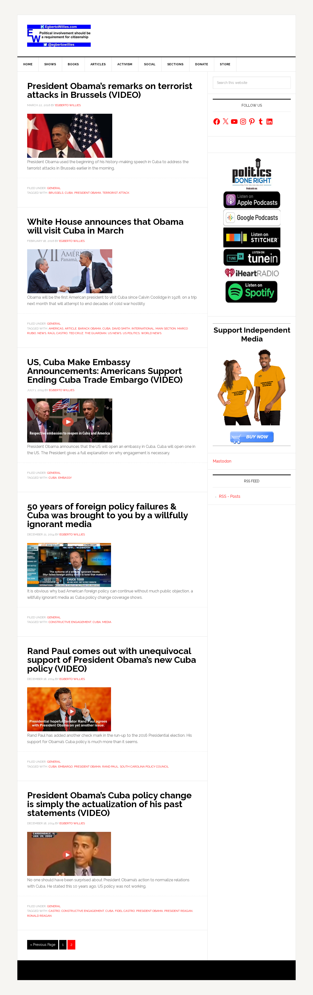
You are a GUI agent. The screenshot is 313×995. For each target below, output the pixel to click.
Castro (54, 911)
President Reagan (178, 911)
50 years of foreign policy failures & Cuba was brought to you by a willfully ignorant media (107, 515)
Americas (56, 328)
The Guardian (95, 333)
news (41, 333)
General (54, 188)
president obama (87, 192)
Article (71, 328)
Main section (166, 328)
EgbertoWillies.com (59, 36)
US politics (131, 333)
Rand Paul (110, 766)
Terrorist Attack (115, 192)
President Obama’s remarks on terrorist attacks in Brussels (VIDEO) (109, 90)
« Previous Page (42, 945)
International (143, 328)
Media (106, 622)
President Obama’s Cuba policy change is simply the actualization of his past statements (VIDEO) (109, 804)
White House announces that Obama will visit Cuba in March (105, 226)
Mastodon (222, 461)
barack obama (89, 328)
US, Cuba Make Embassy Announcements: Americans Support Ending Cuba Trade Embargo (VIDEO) (105, 371)
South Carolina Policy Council (144, 766)
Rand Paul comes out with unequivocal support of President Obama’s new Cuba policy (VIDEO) (111, 660)
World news (151, 333)
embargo (65, 766)
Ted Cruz (76, 333)
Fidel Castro (125, 911)
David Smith (121, 328)
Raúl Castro (57, 333)
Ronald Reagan (39, 915)
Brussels (56, 192)
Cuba (69, 192)
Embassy (65, 477)
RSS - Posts (229, 496)
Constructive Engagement (70, 622)
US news (114, 333)
